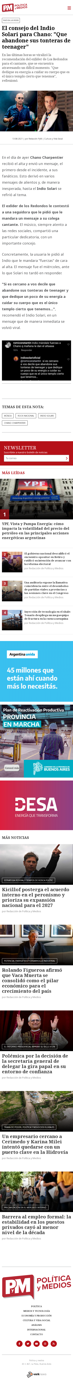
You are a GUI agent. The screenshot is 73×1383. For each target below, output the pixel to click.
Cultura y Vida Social (36, 1320)
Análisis (36, 1324)
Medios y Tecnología (36, 1310)
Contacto (36, 1334)
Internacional (36, 1329)
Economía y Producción (37, 1315)
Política (36, 1306)
